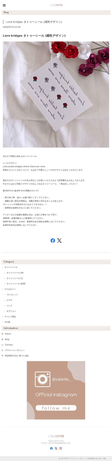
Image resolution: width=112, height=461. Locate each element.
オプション (11, 311)
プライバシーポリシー (15, 350)
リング (9, 305)
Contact (9, 344)
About (8, 334)
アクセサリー (10, 289)
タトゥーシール (11, 267)
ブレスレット (12, 294)
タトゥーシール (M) (15, 272)
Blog (7, 339)
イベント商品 (10, 316)
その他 (7, 322)
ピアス (9, 300)
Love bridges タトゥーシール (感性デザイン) (34, 21)
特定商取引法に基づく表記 (17, 355)
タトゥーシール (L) (15, 278)
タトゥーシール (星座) (16, 283)
